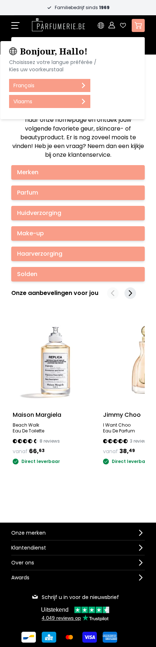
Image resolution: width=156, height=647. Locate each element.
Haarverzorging (39, 253)
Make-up (30, 233)
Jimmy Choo (122, 415)
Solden (27, 274)
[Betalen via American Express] (110, 637)
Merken (27, 172)
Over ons (22, 562)
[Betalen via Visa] (89, 637)
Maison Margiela (37, 415)
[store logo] (58, 24)
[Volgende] (130, 293)
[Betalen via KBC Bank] (49, 637)
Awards (20, 577)
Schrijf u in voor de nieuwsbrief (80, 597)
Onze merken (28, 532)
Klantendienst (28, 547)
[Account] (112, 25)
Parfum (27, 192)
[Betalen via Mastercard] (69, 637)
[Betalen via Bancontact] (28, 637)
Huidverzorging (39, 213)
